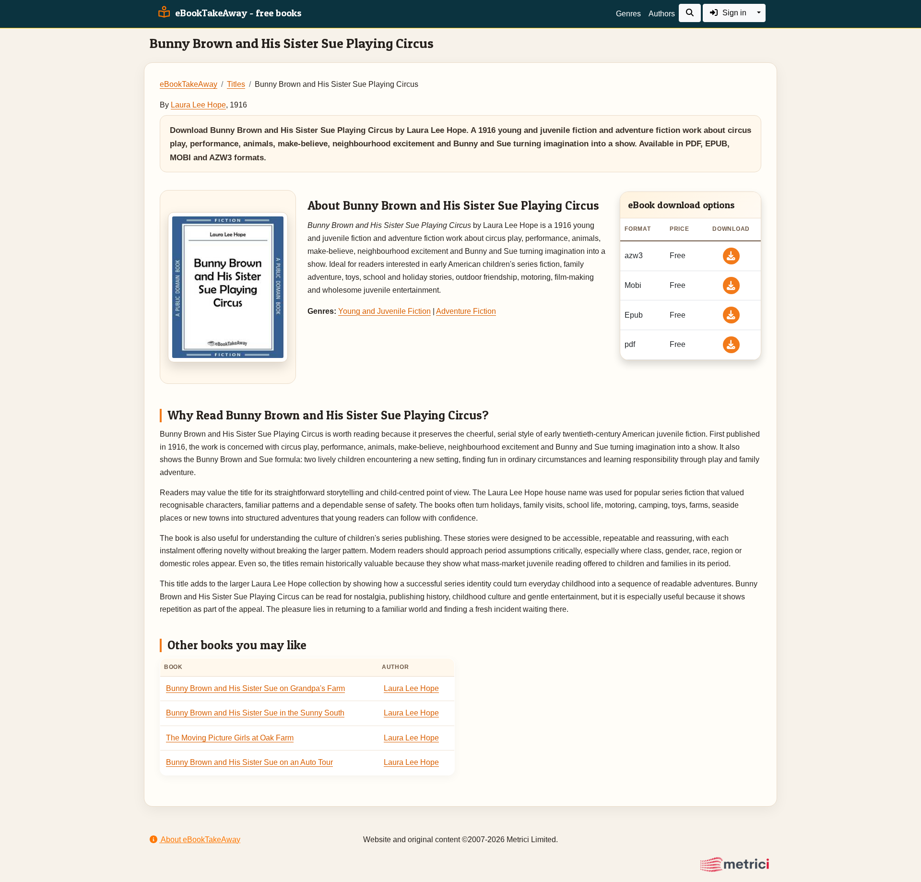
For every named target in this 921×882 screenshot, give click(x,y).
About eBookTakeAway (199, 839)
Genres (628, 14)
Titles (236, 84)
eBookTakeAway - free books (237, 13)
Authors (662, 14)
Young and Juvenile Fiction (384, 311)
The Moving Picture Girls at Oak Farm (230, 738)
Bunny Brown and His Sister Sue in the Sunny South (255, 713)
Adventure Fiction (466, 311)
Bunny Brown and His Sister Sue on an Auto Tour (249, 762)
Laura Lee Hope (198, 105)
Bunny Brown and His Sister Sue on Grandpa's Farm (255, 688)
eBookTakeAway (188, 84)
